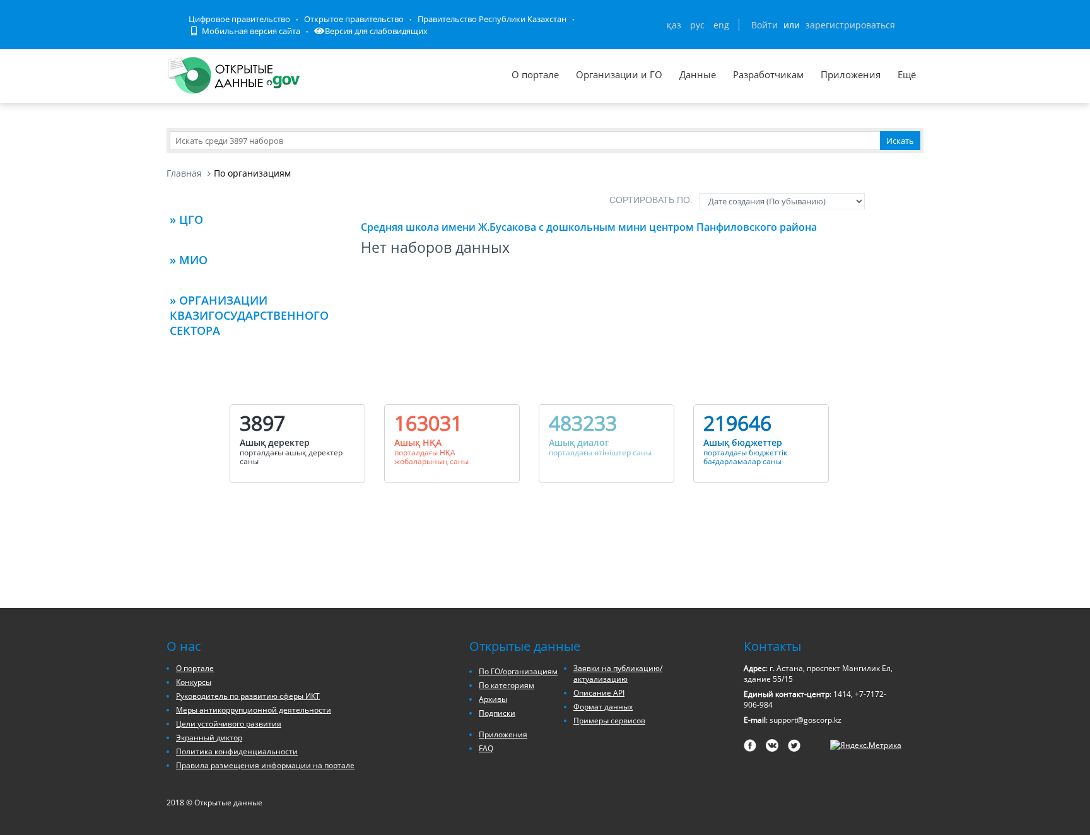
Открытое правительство (354, 19)
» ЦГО (186, 219)
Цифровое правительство (239, 19)
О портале (535, 74)
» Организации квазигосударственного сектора (249, 315)
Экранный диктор (209, 737)
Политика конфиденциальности (237, 751)
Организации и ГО (619, 74)
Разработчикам (768, 74)
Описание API (598, 692)
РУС (697, 25)
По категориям (506, 685)
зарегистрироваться (850, 25)
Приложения (851, 74)
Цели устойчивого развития (228, 723)
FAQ (486, 748)
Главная (184, 173)
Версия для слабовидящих (376, 31)
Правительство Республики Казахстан (492, 19)
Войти (764, 25)
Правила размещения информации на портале (265, 765)
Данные (697, 74)
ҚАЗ (674, 25)
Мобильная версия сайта (250, 31)
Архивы (493, 699)
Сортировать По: (651, 200)
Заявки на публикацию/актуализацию (617, 673)
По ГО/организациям (518, 671)
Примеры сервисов (609, 720)
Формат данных (603, 706)
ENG (721, 25)
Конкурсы (193, 682)
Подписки (497, 713)
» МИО (189, 259)
